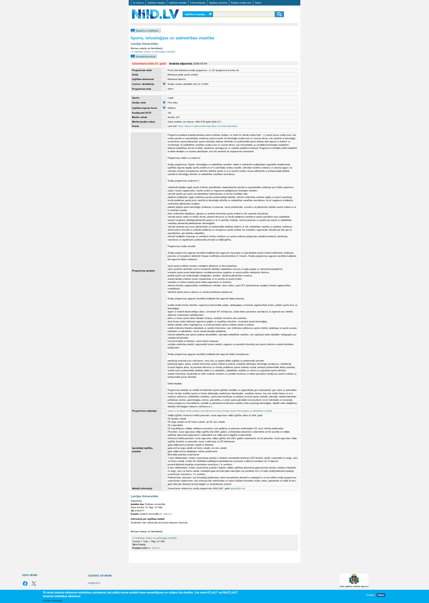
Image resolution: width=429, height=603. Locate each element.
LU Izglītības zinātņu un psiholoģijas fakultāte (153, 51)
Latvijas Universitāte (144, 44)
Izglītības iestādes (178, 2)
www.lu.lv (167, 513)
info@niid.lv (94, 583)
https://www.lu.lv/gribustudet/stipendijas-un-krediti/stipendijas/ (208, 126)
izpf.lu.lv (156, 547)
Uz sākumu (138, 2)
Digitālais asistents (218, 2)
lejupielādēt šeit (237, 488)
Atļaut (381, 595)
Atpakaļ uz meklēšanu (147, 30)
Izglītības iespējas (156, 2)
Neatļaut (370, 595)
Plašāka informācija (52, 600)
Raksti (258, 2)
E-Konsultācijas (197, 2)
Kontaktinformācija (146, 56)
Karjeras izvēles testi (241, 2)
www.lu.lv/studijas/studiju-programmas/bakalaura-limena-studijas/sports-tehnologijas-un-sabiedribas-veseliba (220, 410)
